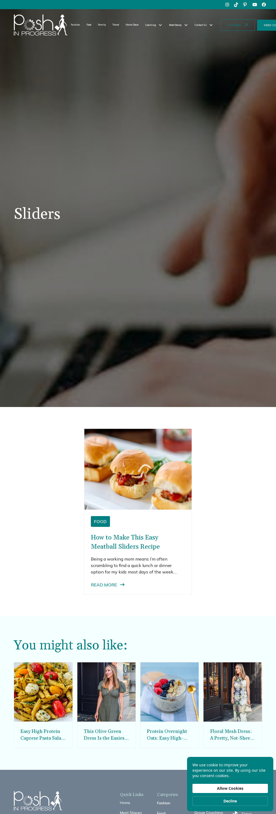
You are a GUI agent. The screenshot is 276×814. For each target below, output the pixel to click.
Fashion (75, 24)
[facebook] (263, 4)
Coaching (150, 24)
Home (125, 802)
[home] (41, 25)
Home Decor (132, 24)
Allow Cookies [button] (230, 788)
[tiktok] (236, 4)
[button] (154, 25)
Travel (115, 24)
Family (102, 24)
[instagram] (227, 4)
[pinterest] (245, 4)
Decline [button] (230, 800)
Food (89, 24)
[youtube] (254, 4)
